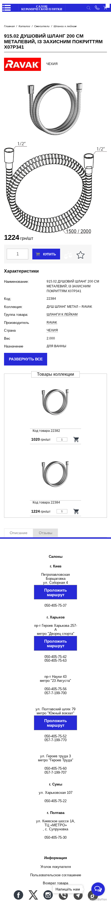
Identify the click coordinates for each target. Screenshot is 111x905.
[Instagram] (48, 895)
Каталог (24, 26)
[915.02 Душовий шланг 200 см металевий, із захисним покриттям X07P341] (55, 474)
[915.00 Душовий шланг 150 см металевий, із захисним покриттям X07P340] (55, 402)
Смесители (42, 26)
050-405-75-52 (55, 736)
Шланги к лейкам (65, 26)
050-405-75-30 (55, 837)
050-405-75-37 (55, 605)
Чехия (52, 330)
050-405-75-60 (55, 768)
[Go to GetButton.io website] (98, 899)
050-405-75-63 (55, 660)
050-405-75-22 (55, 801)
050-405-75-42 (55, 657)
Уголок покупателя (55, 867)
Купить (49, 254)
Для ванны (56, 346)
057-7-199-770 (55, 740)
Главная (9, 26)
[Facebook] (18, 895)
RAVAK (52, 322)
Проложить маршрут (55, 592)
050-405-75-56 (55, 689)
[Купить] (76, 439)
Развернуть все (26, 359)
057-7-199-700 (55, 693)
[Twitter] (33, 895)
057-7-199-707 (55, 772)
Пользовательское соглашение (55, 875)
